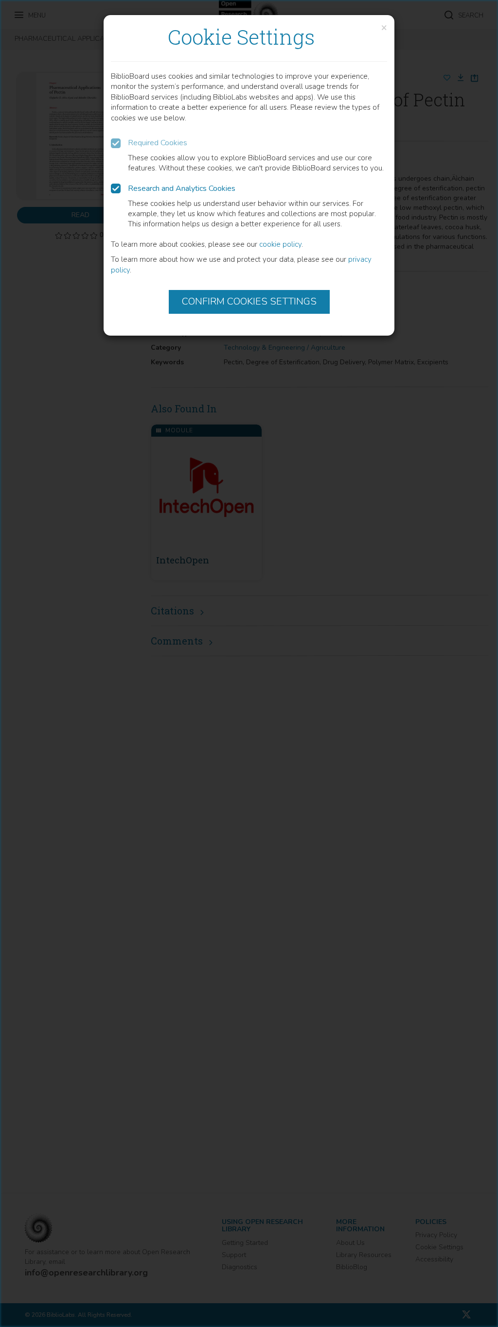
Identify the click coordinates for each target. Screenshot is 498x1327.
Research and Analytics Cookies (181, 188)
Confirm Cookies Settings (249, 301)
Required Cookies (157, 142)
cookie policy (280, 244)
